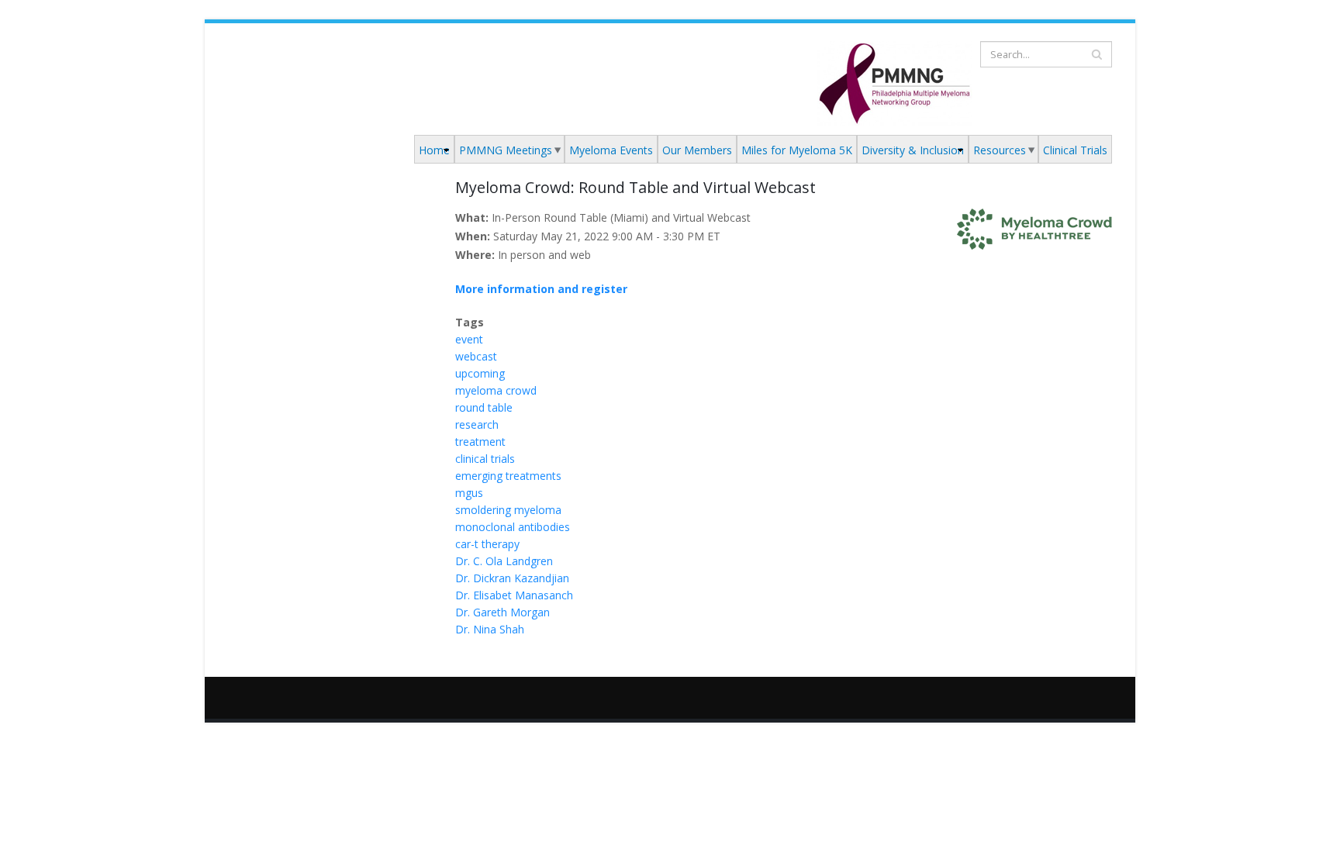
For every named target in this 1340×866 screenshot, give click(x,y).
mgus (469, 492)
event (469, 339)
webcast (476, 356)
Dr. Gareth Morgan (502, 612)
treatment (480, 441)
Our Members (697, 150)
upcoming (480, 373)
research (477, 424)
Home (434, 150)
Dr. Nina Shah (489, 629)
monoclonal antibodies (512, 526)
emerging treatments (508, 475)
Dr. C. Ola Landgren (504, 561)
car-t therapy (487, 544)
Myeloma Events (611, 150)
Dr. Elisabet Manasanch (514, 595)
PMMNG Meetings (505, 150)
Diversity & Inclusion (913, 150)
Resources (999, 150)
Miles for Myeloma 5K (796, 150)
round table (484, 407)
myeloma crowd (496, 390)
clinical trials (485, 458)
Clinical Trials (1075, 150)
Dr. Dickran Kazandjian (512, 578)
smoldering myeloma (508, 509)
